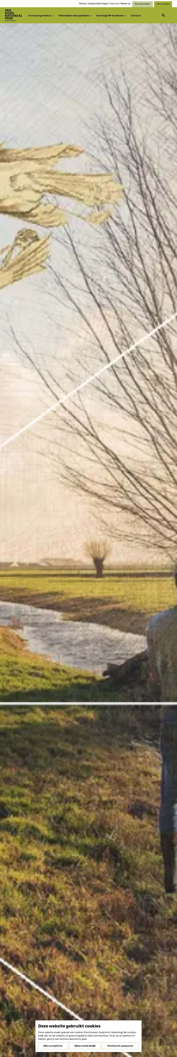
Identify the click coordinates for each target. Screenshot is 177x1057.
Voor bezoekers (142, 4)
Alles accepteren (53, 1045)
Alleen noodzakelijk (85, 1045)
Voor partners (163, 4)
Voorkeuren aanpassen (120, 1045)
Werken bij (125, 3)
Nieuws (83, 3)
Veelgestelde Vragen (98, 3)
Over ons (114, 3)
